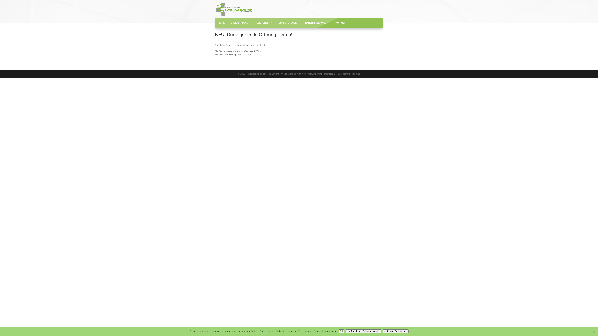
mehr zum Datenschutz (395, 331)
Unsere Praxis (239, 22)
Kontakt (340, 22)
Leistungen (263, 22)
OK (341, 331)
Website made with (291, 73)
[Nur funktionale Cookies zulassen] (594, 331)
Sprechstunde (288, 22)
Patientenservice (315, 22)
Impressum (330, 73)
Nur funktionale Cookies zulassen (363, 331)
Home (221, 22)
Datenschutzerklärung (349, 73)
